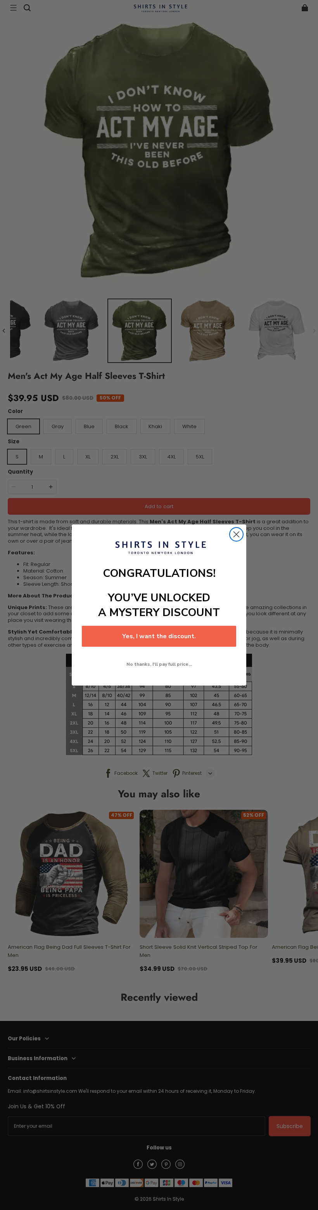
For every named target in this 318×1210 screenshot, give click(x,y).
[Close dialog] (236, 534)
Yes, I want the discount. (159, 636)
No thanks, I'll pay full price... (159, 664)
